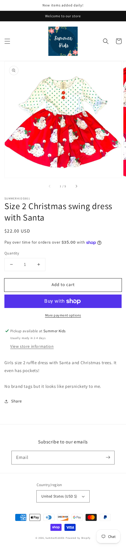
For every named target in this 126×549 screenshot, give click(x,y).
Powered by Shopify (78, 537)
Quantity (11, 253)
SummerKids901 (55, 537)
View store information (32, 346)
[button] (7, 41)
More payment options (63, 315)
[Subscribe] (107, 457)
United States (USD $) (59, 496)
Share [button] (16, 401)
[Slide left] (49, 186)
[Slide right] (76, 186)
